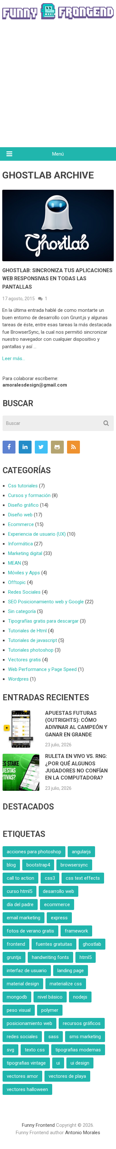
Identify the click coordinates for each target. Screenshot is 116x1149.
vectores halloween (27, 1089)
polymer (49, 1010)
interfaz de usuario (27, 970)
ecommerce (57, 904)
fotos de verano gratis (30, 931)
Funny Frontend (38, 1125)
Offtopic (17, 582)
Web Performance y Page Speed (42, 669)
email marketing (23, 918)
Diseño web (20, 515)
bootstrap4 (38, 865)
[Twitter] (41, 447)
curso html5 (19, 891)
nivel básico (50, 997)
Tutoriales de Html (27, 631)
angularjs (81, 852)
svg (10, 1050)
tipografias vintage (26, 1063)
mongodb (17, 997)
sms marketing (85, 1036)
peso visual (19, 1010)
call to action (20, 878)
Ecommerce (21, 524)
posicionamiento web (29, 1023)
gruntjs (14, 957)
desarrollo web (58, 891)
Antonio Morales (82, 1132)
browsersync (74, 865)
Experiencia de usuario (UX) (37, 534)
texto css (35, 1050)
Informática (20, 544)
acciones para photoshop (34, 852)
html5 (86, 957)
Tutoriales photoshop (30, 650)
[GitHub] (57, 447)
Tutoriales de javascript (32, 640)
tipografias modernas (78, 1050)
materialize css (66, 984)
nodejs (80, 997)
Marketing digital (25, 553)
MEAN (14, 563)
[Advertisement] (58, 86)
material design (23, 984)
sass (53, 1036)
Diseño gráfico (23, 505)
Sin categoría (22, 611)
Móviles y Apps (24, 573)
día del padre (20, 904)
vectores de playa (67, 1076)
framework (76, 931)
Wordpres (18, 679)
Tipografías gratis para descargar (43, 621)
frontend (16, 944)
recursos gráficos (82, 1023)
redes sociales (22, 1036)
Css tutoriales (23, 486)
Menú (58, 154)
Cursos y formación (29, 495)
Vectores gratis (24, 660)
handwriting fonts (50, 957)
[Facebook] (9, 447)
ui (58, 1063)
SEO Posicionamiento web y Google (46, 602)
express (59, 918)
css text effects (83, 878)
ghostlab (92, 944)
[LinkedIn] (25, 447)
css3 (50, 878)
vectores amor (22, 1076)
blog (11, 865)
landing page (70, 970)
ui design (80, 1063)
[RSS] (73, 447)
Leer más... (13, 358)
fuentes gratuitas (54, 944)
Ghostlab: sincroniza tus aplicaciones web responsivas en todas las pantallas (57, 278)
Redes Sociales (24, 592)
